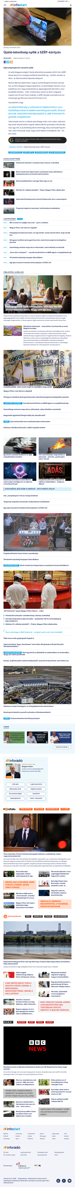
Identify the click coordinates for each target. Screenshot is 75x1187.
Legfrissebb (55, 1134)
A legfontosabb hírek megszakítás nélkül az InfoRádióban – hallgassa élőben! (51, 482)
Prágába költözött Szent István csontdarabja (21, 553)
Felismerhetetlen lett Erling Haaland (25, 718)
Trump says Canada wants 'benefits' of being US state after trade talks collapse (19, 1093)
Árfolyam (39, 809)
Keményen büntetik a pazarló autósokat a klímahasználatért (27, 712)
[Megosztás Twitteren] (8, 62)
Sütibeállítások (8, 1183)
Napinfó (42, 1138)
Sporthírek (24, 1155)
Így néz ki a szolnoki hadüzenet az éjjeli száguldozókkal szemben (18, 456)
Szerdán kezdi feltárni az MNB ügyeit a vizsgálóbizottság (45, 403)
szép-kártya (28, 152)
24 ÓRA (20, 219)
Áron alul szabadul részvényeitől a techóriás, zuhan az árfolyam (54, 904)
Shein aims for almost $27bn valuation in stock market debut (54, 1112)
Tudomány (19, 1134)
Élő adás (16, 784)
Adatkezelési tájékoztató (12, 1181)
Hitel (28, 916)
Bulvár (42, 1134)
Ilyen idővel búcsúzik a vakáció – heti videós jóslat (30, 489)
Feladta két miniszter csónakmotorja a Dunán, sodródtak (27, 616)
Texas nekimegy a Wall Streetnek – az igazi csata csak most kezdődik (33, 632)
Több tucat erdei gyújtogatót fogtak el (19, 638)
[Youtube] (69, 1181)
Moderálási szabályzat (28, 1181)
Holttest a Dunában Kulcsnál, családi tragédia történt (24, 428)
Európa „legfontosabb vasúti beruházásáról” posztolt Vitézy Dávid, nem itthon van (36, 661)
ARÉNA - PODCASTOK (10, 1)
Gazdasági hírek (42, 1155)
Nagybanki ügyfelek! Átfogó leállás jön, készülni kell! (24, 415)
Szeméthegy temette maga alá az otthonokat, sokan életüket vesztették (32, 409)
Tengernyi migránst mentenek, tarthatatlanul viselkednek (26, 502)
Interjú (30, 1136)
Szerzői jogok (40, 1181)
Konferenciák (52, 809)
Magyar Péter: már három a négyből (18, 391)
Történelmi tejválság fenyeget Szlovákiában (21, 560)
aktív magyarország (57, 152)
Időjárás (66, 1138)
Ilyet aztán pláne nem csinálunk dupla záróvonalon (30, 422)
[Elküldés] (11, 62)
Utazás (48, 916)
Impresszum (42, 1178)
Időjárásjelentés (59, 1152)
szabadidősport (15, 152)
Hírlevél (66, 1136)
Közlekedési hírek (43, 1152)
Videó (54, 1138)
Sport (31, 1022)
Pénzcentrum (26, 809)
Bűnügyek (43, 1136)
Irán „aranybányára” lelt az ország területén (21, 496)
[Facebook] (64, 1181)
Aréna (56, 1155)
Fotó (65, 1134)
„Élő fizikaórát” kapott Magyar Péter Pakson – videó (23, 611)
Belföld (19, 147)
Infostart (7, 58)
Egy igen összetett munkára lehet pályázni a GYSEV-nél (25, 508)
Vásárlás (38, 916)
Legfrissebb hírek (26, 1152)
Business (21, 1022)
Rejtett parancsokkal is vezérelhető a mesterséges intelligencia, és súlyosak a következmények (18, 482)
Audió (54, 1136)
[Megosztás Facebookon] (5, 62)
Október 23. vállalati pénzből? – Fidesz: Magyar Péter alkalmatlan (31, 624)
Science (49, 1022)
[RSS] (58, 1181)
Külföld (6, 1136)
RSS (47, 1181)
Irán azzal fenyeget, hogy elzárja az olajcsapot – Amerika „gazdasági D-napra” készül (52, 457)
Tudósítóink (31, 1134)
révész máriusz (41, 152)
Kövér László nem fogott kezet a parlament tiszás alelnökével (44, 565)
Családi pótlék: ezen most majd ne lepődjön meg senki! (28, 387)
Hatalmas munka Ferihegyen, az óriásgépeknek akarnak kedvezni (29, 706)
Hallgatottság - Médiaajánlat (27, 1178)
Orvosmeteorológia (9, 1155)
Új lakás (65, 809)
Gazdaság (6, 1138)
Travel (40, 1022)
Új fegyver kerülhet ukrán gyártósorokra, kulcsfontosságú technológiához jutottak (36, 397)
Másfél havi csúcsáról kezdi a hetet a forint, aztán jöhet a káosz (19, 885)
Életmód (30, 1138)
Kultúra (18, 1136)
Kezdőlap (12, 147)
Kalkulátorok (61, 916)
